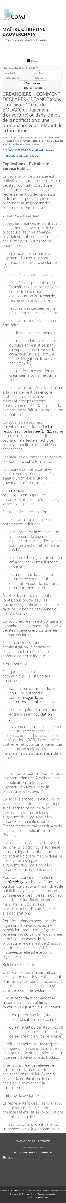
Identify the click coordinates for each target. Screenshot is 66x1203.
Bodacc (38, 782)
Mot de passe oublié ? (33, 87)
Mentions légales (29, 1194)
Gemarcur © (15, 1194)
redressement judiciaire (34, 701)
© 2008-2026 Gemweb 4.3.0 (12, 1190)
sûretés (13, 881)
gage (25, 881)
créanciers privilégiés (15, 492)
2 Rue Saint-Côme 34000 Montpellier (33, 1152)
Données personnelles (47, 1194)
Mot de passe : (12, 77)
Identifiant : (10, 73)
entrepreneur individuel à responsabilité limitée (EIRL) (27, 428)
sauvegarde (28, 697)
